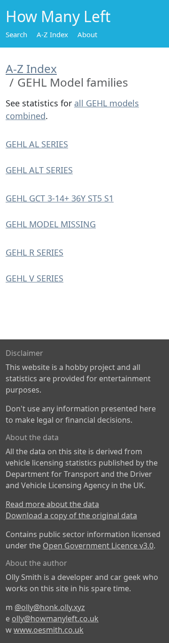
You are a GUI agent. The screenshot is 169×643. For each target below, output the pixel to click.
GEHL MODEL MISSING (51, 224)
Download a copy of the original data (71, 515)
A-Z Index (52, 34)
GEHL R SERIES (34, 252)
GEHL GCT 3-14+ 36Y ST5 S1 (60, 198)
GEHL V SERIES (34, 278)
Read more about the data (52, 504)
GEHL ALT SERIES (39, 170)
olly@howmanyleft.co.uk (55, 618)
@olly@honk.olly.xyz (50, 607)
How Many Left (58, 16)
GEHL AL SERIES (37, 144)
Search (16, 34)
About (87, 34)
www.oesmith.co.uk (49, 630)
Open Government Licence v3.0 (98, 545)
